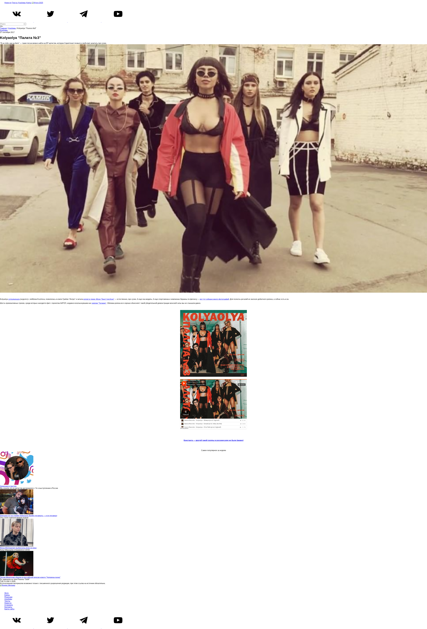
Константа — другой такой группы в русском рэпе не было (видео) (213, 440)
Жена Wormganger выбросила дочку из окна (18, 548)
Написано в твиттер (8, 486)
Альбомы (22, 3)
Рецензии (8, 597)
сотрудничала (14, 299)
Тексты (15, 3)
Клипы (29, 3)
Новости (7, 3)
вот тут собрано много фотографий (214, 299)
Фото (6, 593)
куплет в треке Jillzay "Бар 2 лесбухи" (98, 299)
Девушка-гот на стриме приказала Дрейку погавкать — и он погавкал (28, 516)
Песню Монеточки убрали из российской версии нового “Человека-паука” (30, 577)
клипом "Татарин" (99, 303)
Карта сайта (9, 609)
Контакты (8, 607)
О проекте (8, 605)
